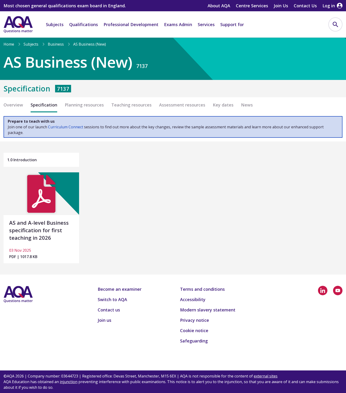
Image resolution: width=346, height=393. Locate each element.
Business (56, 44)
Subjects (55, 24)
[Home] (18, 24)
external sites (266, 376)
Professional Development (131, 24)
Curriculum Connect (65, 127)
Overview (13, 105)
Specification (44, 105)
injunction (68, 381)
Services (206, 24)
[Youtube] (337, 290)
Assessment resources (182, 105)
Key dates (223, 105)
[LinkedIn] (322, 290)
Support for (232, 24)
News (247, 105)
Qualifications (83, 24)
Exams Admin (178, 24)
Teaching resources (131, 105)
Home (9, 44)
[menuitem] (335, 24)
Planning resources (84, 105)
